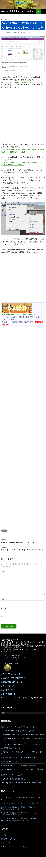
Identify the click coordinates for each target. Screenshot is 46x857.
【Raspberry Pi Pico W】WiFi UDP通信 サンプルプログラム (21, 744)
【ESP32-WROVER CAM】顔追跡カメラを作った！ (18, 731)
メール (3, 608)
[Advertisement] (23, 117)
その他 (3, 835)
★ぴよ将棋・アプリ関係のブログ (13, 678)
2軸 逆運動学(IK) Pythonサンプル (12, 748)
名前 (2, 599)
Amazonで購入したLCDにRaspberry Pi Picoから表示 (19, 765)
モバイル (4, 843)
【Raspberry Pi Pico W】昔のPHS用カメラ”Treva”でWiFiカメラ (22, 734)
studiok (17, 32)
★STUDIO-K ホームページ (11, 674)
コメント (5, 572)
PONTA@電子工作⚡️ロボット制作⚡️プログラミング (18, 11)
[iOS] (37, 314)
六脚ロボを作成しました (9, 761)
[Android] (31, 314)
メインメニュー (43, 11)
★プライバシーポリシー (10, 686)
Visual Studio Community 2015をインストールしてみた (20, 541)
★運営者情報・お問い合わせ (11, 682)
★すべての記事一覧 (8, 694)
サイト (3, 617)
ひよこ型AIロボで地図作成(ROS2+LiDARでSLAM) (18, 758)
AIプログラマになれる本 (9, 659)
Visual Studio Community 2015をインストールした (20, 82)
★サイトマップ (6, 690)
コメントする (26, 32)
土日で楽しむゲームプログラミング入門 (14, 657)
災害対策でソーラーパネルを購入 (12, 775)
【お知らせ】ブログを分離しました (13, 779)
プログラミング (5, 20)
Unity (4, 530)
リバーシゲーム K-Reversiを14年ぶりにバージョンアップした (22, 548)
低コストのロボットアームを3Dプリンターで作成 (17, 727)
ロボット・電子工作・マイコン (11, 846)
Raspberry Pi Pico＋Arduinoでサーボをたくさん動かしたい (21, 783)
